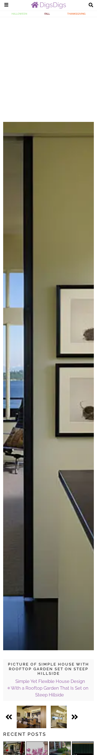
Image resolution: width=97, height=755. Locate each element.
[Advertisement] (48, 67)
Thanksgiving (76, 13)
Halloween (19, 13)
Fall (47, 13)
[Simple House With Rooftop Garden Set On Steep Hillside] (31, 717)
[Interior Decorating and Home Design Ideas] (48, 7)
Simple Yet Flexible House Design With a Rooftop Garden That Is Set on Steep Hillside (49, 688)
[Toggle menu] (6, 5)
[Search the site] (91, 5)
